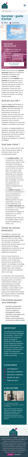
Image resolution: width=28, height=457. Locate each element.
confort (13, 292)
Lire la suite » (7, 421)
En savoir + (18, 454)
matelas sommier (16, 128)
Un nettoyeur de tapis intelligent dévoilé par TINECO (14, 404)
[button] (24, 5)
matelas (6, 140)
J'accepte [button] (10, 454)
